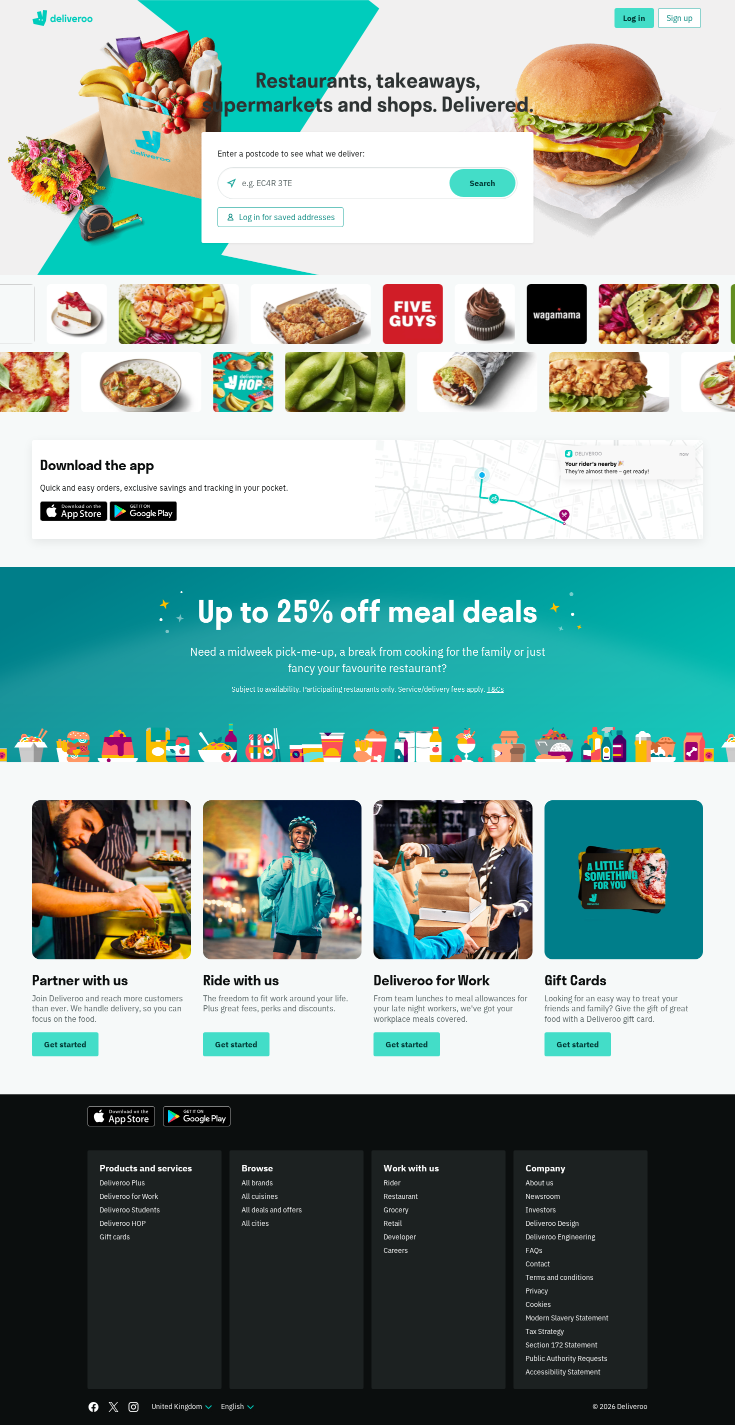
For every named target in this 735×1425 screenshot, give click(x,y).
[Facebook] (94, 1407)
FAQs (534, 1250)
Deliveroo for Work (129, 1196)
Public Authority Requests (567, 1358)
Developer (400, 1236)
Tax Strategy (545, 1331)
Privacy (537, 1290)
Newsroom (543, 1196)
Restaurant (401, 1196)
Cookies (538, 1304)
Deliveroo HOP (123, 1223)
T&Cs (495, 689)
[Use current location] (232, 183)
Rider (392, 1182)
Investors (541, 1209)
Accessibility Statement (563, 1371)
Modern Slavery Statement (567, 1317)
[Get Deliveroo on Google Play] (143, 505)
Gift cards (115, 1236)
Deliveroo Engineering (560, 1236)
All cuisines (260, 1196)
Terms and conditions (560, 1277)
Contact (538, 1263)
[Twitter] (114, 1407)
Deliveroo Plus (122, 1182)
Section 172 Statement (562, 1344)
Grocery (396, 1209)
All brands (257, 1182)
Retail (393, 1223)
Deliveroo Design (552, 1223)
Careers (396, 1250)
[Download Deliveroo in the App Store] (74, 505)
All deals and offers (272, 1209)
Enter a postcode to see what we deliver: (291, 154)
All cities (255, 1223)
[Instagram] (134, 1407)
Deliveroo (62, 18)
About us (540, 1182)
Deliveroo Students (130, 1209)
